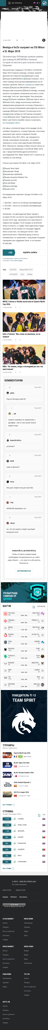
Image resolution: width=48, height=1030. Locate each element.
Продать (6, 927)
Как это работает (9, 931)
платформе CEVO (12, 123)
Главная (5, 9)
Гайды (26, 931)
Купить (5, 923)
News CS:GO (7, 890)
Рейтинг (13, 897)
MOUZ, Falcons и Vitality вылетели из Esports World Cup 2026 (24, 302)
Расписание (28, 963)
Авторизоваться (24, 571)
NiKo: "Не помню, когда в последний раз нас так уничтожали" (23, 367)
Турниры (35, 9)
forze (22, 274)
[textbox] (24, 399)
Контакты (23, 897)
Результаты (41, 606)
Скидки (5, 939)
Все (34, 606)
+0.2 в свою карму (16, 260)
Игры (26, 935)
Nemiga (29, 274)
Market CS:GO (20, 890)
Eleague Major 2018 (26, 269)
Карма (5, 897)
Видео (26, 955)
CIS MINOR (13, 274)
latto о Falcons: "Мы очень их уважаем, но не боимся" (21, 335)
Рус (44, 815)
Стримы (25, 9)
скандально (29, 85)
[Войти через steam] (44, 3)
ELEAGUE (13, 269)
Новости (15, 9)
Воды (26, 959)
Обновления (28, 923)
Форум (26, 950)
